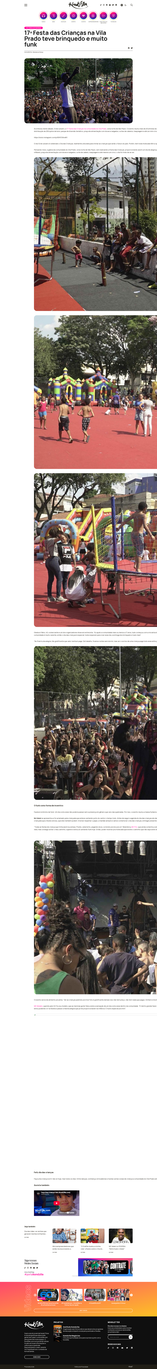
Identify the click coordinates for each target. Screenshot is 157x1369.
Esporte (73, 21)
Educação (63, 21)
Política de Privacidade (81, 1367)
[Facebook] (106, 5)
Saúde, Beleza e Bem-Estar (103, 22)
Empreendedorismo (93, 21)
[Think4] (130, 1367)
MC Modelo (38, 1006)
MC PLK (134, 827)
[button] (131, 1295)
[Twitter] (113, 5)
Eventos (83, 21)
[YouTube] (110, 5)
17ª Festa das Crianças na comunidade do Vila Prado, (87, 129)
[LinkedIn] (116, 5)
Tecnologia (113, 21)
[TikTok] (100, 5)
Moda (53, 21)
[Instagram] (103, 5)
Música (43, 21)
